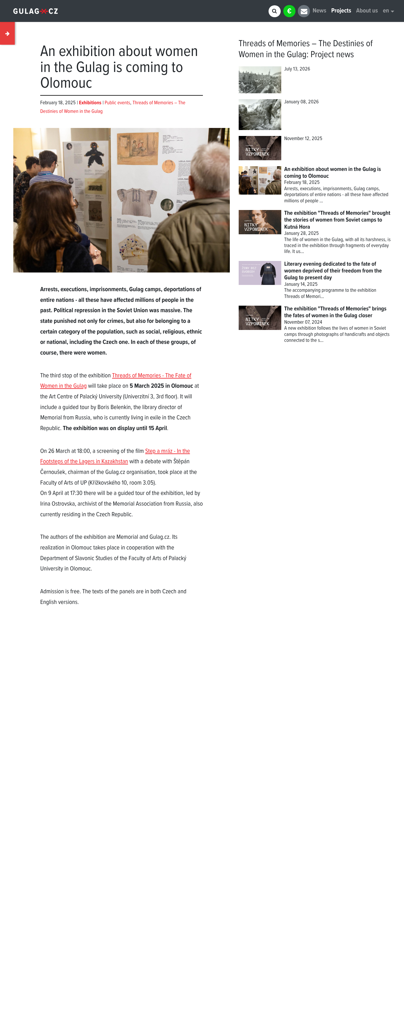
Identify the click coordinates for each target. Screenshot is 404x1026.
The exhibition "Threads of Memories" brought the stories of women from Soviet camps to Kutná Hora (337, 220)
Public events (117, 103)
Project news (332, 55)
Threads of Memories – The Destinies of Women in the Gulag (306, 49)
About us (367, 11)
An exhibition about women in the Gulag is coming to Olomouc (332, 173)
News (319, 11)
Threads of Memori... (304, 296)
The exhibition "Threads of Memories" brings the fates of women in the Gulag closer (335, 312)
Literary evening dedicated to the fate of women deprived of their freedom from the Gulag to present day (333, 271)
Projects (341, 11)
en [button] (386, 11)
